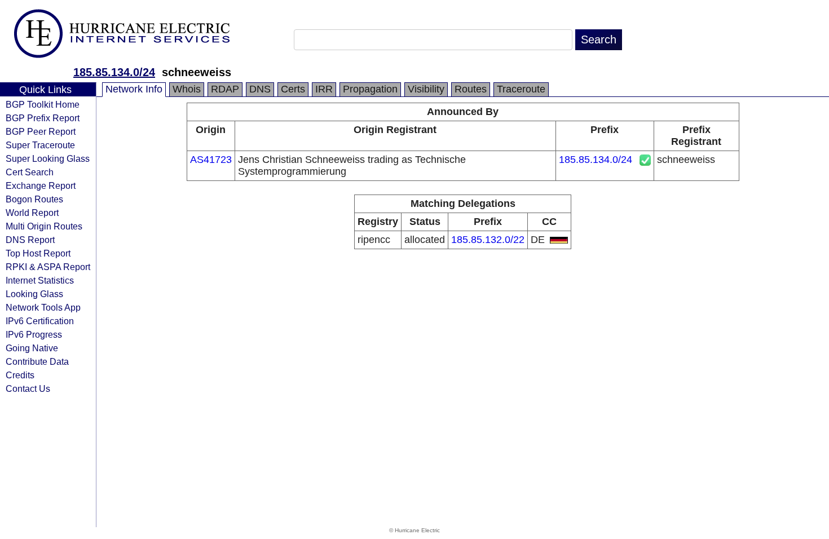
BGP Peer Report (41, 131)
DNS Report (30, 240)
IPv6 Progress (34, 334)
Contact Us (28, 388)
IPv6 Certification (40, 321)
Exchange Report (41, 185)
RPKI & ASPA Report (48, 267)
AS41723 (211, 159)
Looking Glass (34, 294)
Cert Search (30, 172)
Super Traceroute (40, 145)
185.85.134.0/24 (114, 72)
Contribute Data (37, 361)
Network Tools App (43, 307)
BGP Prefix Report (43, 118)
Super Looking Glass (48, 158)
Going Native (32, 348)
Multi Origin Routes (44, 226)
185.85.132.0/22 (487, 239)
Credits (20, 375)
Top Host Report (38, 253)
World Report (32, 212)
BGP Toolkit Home (43, 104)
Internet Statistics (40, 280)
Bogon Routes (34, 199)
